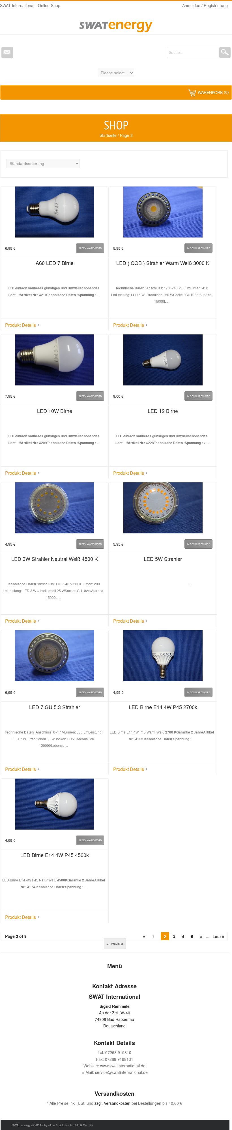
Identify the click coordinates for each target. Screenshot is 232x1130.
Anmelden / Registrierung (205, 5)
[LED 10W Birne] (54, 360)
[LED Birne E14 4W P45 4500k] (54, 805)
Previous (115, 943)
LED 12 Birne (163, 410)
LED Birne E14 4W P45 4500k (54, 854)
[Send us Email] (7, 52)
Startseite (108, 135)
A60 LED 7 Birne (55, 262)
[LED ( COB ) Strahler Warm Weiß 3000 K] (162, 212)
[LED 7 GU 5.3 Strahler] (54, 656)
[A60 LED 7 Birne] (54, 212)
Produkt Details (20, 325)
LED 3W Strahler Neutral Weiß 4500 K (54, 558)
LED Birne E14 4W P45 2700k (163, 707)
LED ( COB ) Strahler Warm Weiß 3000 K (162, 262)
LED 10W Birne (54, 410)
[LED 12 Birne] (162, 360)
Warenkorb (210, 92)
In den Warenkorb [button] (90, 248)
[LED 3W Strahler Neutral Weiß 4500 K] (54, 508)
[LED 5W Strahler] (162, 508)
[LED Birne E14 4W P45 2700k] (162, 656)
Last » (218, 936)
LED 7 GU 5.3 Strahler (54, 707)
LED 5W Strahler (163, 558)
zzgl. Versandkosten (112, 1103)
